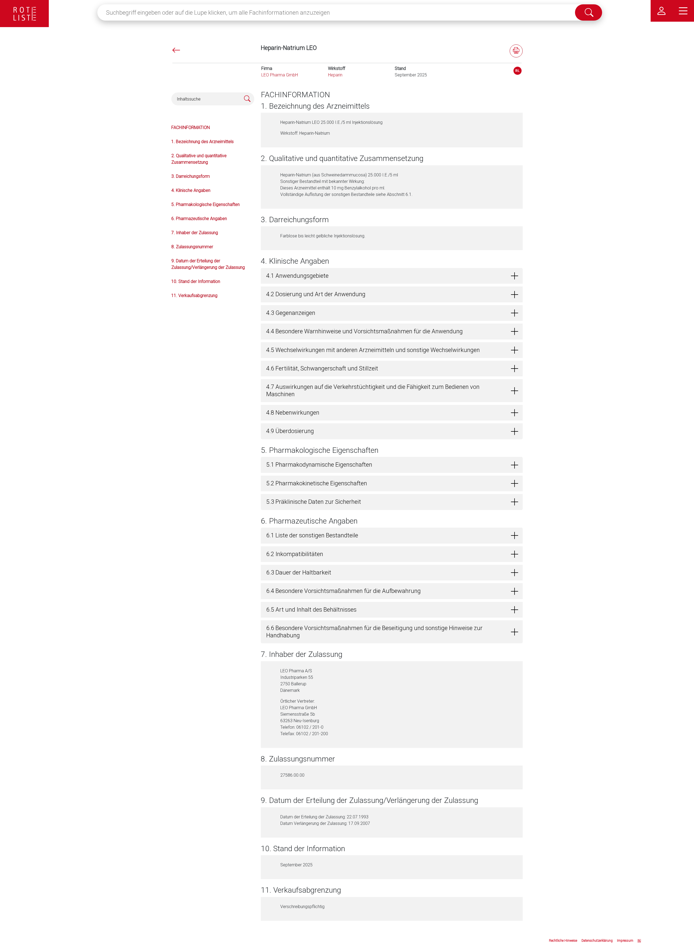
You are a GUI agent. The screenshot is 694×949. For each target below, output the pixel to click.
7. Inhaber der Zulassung (194, 232)
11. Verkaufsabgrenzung (194, 295)
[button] (392, 276)
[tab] (392, 276)
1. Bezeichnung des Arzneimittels (202, 141)
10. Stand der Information (195, 281)
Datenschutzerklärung (597, 940)
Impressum (625, 940)
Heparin (335, 75)
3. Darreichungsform (190, 176)
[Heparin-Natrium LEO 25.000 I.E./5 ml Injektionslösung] (517, 71)
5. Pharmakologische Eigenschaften (205, 204)
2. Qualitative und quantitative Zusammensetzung (199, 159)
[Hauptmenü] (683, 11)
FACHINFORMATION (190, 127)
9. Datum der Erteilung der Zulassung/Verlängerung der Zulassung (208, 264)
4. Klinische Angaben (190, 190)
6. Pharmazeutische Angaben (199, 218)
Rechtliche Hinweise (563, 940)
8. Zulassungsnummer (192, 246)
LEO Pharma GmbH (279, 75)
